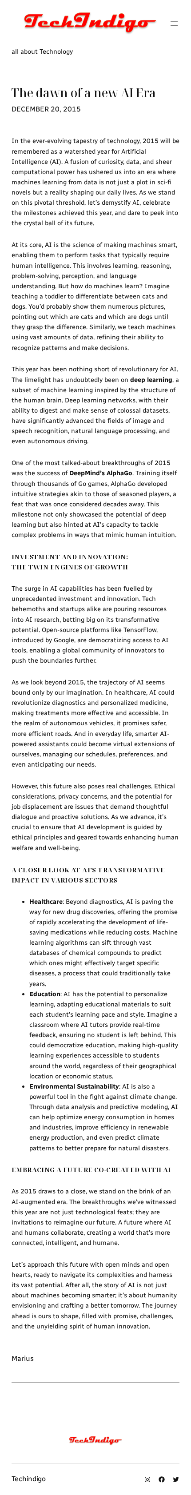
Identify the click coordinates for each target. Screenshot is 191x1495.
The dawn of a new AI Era (84, 93)
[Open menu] (174, 23)
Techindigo (29, 1479)
